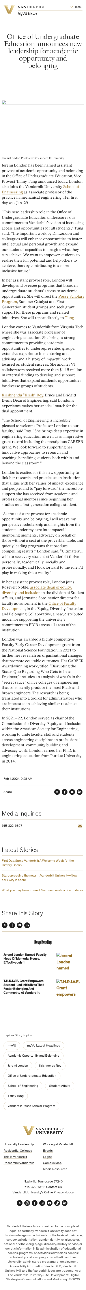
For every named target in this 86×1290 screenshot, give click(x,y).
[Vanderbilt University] (43, 1130)
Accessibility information (26, 1266)
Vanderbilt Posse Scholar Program (31, 1106)
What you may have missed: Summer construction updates (42, 890)
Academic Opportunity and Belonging (33, 1055)
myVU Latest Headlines (43, 1045)
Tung (69, 318)
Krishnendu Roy (50, 1066)
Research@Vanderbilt (19, 1163)
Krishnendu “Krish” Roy (22, 395)
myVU (12, 1045)
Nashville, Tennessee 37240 (43, 1181)
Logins (47, 1157)
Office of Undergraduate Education (32, 1076)
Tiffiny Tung (16, 1096)
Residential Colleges (18, 1151)
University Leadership (19, 1144)
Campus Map (52, 1163)
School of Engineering (23, 1086)
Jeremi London (18, 1066)
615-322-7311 (34, 1187)
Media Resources (55, 1169)
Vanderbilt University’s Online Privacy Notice (43, 1192)
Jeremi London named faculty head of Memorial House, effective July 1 (25, 958)
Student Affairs (59, 1086)
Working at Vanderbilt (58, 1144)
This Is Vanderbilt (15, 1157)
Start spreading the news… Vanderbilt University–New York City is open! (39, 878)
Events (48, 1151)
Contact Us (54, 1187)
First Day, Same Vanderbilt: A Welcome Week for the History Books (38, 863)
